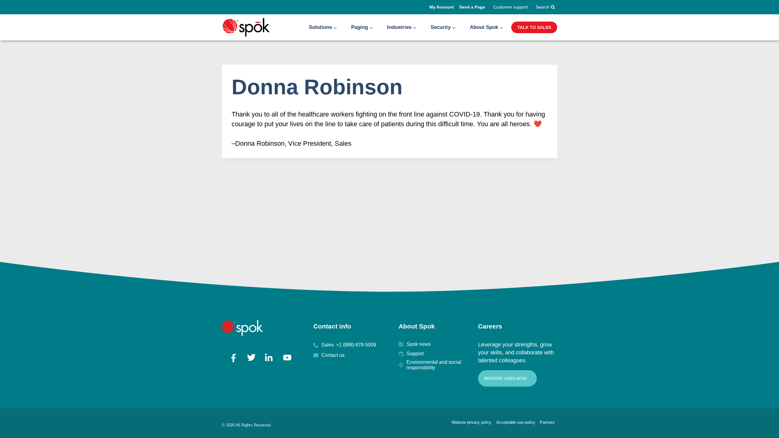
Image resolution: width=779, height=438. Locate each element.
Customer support (510, 7)
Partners (547, 422)
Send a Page (472, 7)
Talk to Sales (534, 27)
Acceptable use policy (515, 422)
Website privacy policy (471, 422)
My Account (441, 7)
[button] (335, 27)
